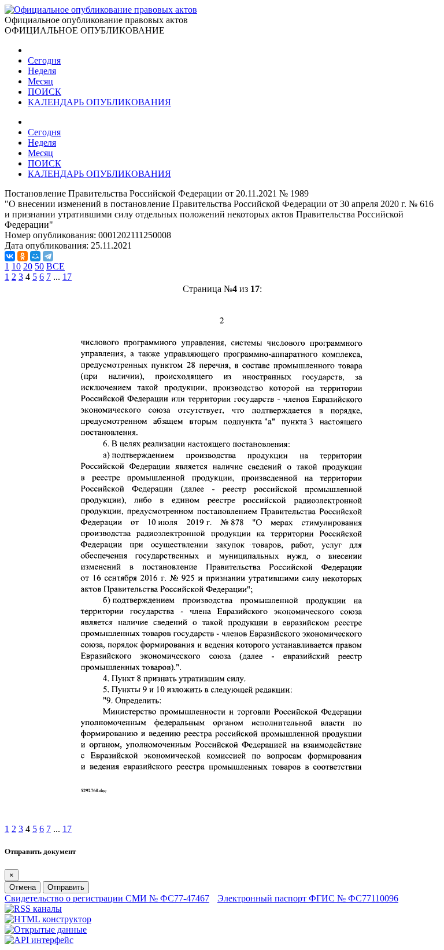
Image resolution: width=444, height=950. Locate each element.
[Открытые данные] (46, 929)
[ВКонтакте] (10, 256)
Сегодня (44, 60)
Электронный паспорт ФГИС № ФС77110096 (307, 898)
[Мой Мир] (35, 256)
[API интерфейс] (39, 940)
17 (67, 277)
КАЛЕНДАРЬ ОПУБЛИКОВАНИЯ (99, 102)
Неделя (42, 71)
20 (27, 266)
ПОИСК (44, 92)
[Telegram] (48, 256)
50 (39, 266)
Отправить (65, 887)
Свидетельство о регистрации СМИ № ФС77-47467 (107, 898)
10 (16, 266)
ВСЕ (55, 266)
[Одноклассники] (22, 256)
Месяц (40, 81)
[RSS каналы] (33, 909)
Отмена (22, 887)
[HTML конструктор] (48, 919)
